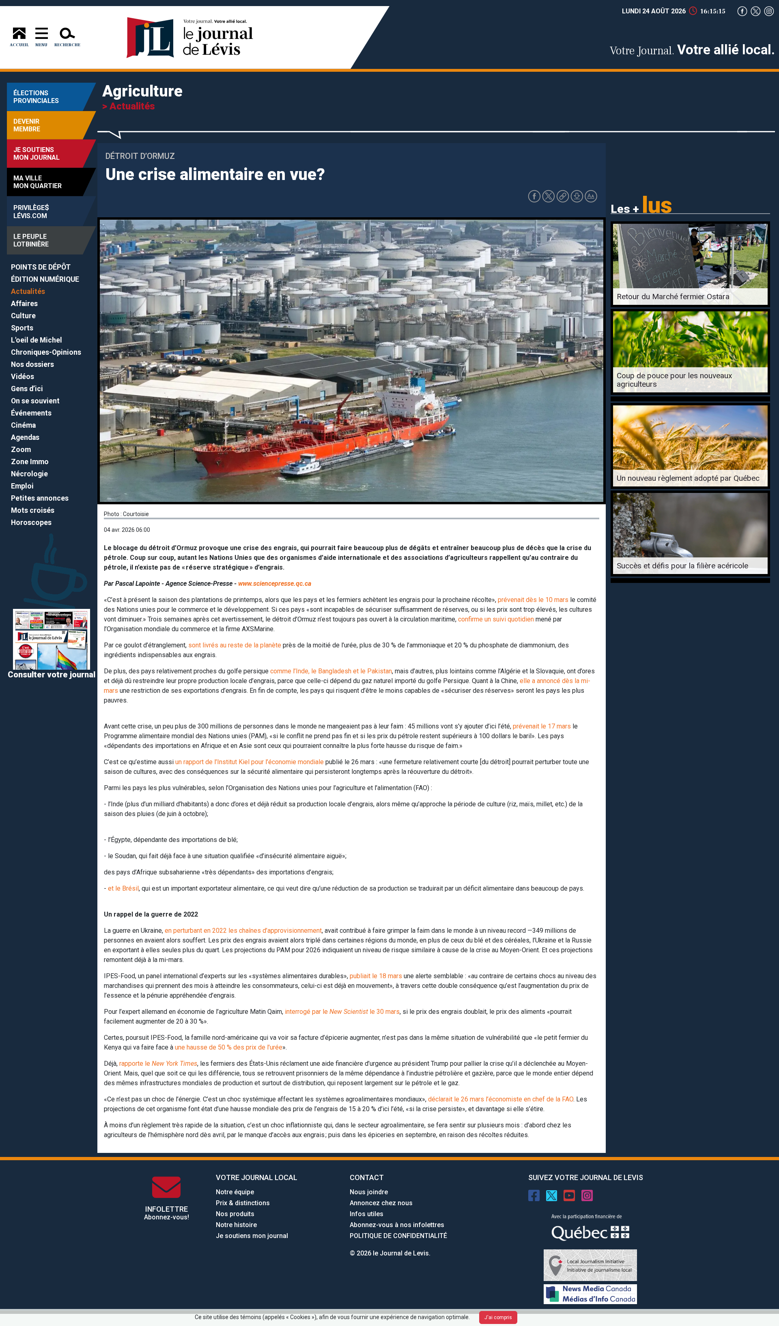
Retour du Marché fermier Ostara (673, 296)
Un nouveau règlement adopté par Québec (688, 478)
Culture (23, 316)
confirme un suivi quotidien (496, 619)
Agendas (25, 437)
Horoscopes (31, 522)
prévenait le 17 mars (542, 726)
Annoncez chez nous (381, 1203)
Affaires (24, 304)
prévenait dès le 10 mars (533, 600)
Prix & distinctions (243, 1203)
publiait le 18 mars (376, 976)
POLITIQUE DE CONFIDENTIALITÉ (398, 1236)
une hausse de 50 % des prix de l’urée (228, 1047)
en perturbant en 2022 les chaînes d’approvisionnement (243, 930)
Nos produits (235, 1214)
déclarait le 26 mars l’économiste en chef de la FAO (500, 1099)
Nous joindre (369, 1192)
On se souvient (35, 401)
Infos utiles (366, 1214)
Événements (31, 413)
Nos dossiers (32, 364)
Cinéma (23, 425)
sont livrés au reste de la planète (234, 645)
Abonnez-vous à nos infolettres (397, 1225)
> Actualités (128, 106)
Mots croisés (32, 510)
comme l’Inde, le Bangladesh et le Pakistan (331, 671)
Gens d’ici (27, 389)
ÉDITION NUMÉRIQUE (45, 279)
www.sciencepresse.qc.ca (274, 583)
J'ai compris (498, 1317)
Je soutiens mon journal (252, 1236)
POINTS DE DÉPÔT (41, 267)
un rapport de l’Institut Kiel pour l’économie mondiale (249, 762)
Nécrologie (29, 474)
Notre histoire (236, 1225)
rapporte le (158, 1063)
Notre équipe (235, 1192)
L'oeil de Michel (36, 340)
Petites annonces (40, 498)
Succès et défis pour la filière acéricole (682, 565)
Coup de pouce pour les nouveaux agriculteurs (674, 380)
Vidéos (22, 377)
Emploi (22, 486)
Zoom (21, 450)
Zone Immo (30, 462)
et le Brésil (123, 888)
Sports (22, 328)
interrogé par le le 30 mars (342, 1011)
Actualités (28, 291)
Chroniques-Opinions (46, 352)
